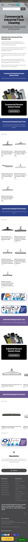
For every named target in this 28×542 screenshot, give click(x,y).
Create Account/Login (19, 485)
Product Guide (4, 478)
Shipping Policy (18, 496)
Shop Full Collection (14, 111)
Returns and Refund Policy (20, 500)
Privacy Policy (18, 498)
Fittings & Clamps (5, 487)
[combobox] (11, 9)
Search (22, 8)
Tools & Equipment (5, 492)
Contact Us (17, 483)
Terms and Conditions (19, 493)
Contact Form (11, 521)
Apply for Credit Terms (19, 481)
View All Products (18, 491)
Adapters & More (4, 490)
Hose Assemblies (4, 483)
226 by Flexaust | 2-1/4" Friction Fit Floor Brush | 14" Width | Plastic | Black (7, 238)
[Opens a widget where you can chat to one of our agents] (22, 539)
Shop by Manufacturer (5, 494)
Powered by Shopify (14, 538)
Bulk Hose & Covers (5, 485)
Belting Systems (4, 481)
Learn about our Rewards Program (20, 488)
